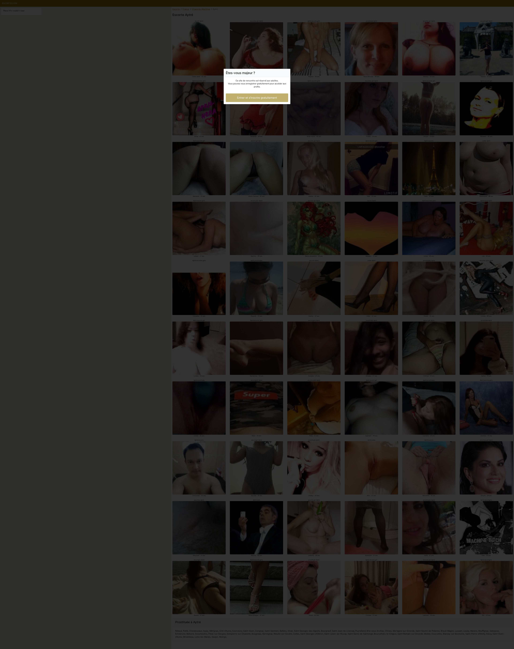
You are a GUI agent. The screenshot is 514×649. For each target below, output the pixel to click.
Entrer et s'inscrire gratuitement (257, 97)
